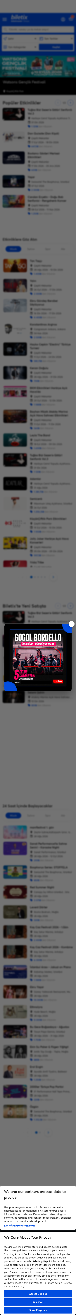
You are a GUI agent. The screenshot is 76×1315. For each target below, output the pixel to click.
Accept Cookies (38, 1293)
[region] (38, 1250)
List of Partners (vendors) (19, 1225)
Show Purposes (38, 1310)
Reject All (37, 1302)
